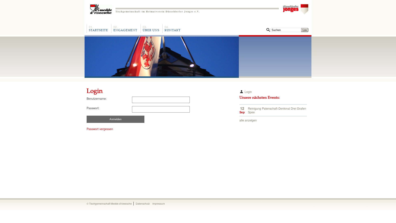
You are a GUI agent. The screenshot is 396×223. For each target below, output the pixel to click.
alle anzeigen (248, 120)
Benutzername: (97, 98)
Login (248, 92)
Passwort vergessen (100, 129)
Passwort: (93, 108)
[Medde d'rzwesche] (101, 7)
